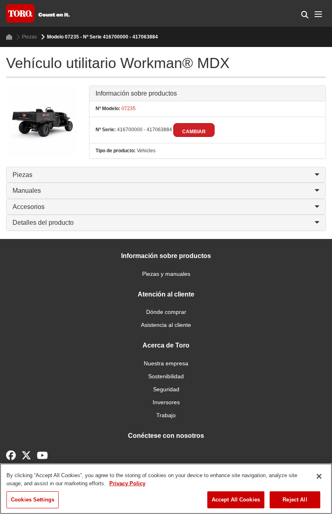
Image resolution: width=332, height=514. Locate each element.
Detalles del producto (43, 222)
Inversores (166, 402)
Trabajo (166, 415)
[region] (166, 488)
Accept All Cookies (236, 500)
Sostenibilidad (166, 376)
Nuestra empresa (166, 363)
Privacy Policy (127, 483)
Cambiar (194, 131)
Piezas (29, 37)
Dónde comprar (166, 312)
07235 (128, 108)
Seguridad (166, 389)
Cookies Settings (32, 500)
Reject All (295, 500)
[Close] (319, 476)
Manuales (27, 190)
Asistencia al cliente (166, 325)
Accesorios (29, 206)
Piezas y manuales (166, 274)
